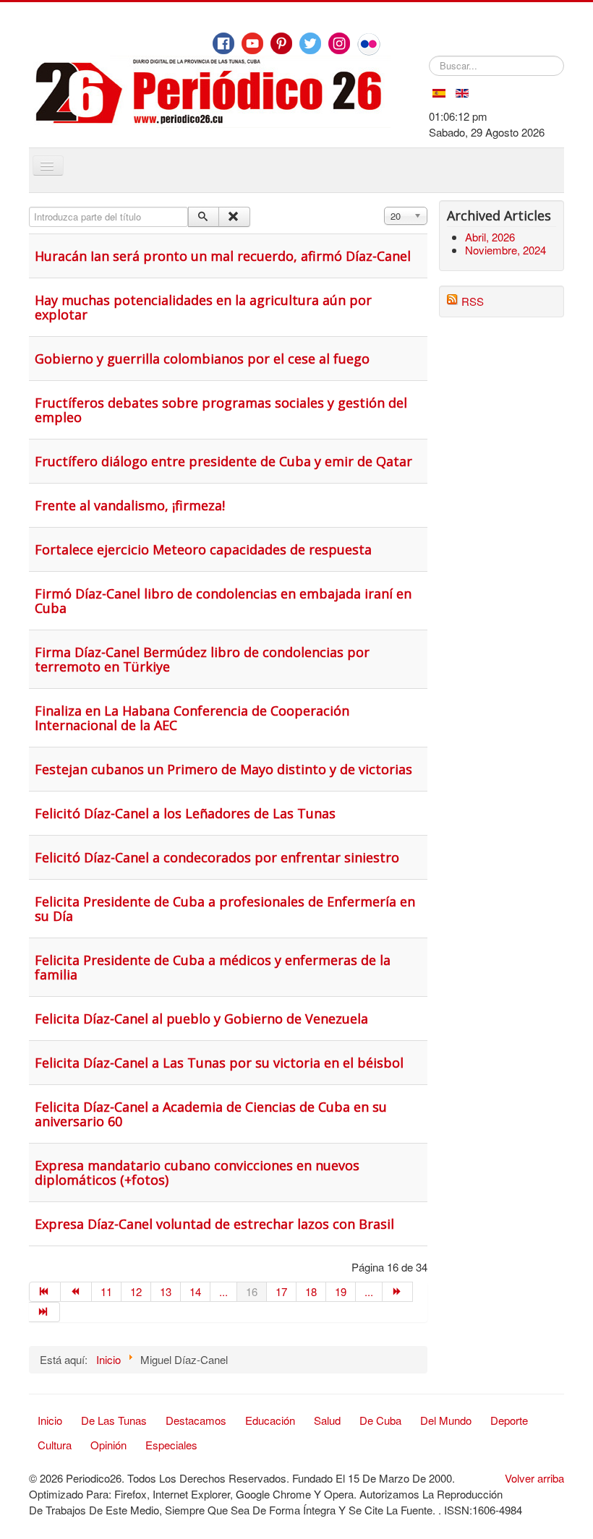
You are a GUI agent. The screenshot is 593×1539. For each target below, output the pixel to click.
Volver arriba (534, 1478)
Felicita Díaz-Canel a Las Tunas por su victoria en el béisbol (219, 1062)
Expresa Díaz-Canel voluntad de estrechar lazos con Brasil (214, 1224)
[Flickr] (368, 44)
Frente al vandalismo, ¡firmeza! (130, 505)
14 (195, 1291)
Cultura (55, 1444)
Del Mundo (446, 1420)
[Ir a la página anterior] (76, 1292)
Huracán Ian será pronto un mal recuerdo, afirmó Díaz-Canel (223, 256)
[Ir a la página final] (44, 1312)
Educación (270, 1420)
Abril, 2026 (490, 236)
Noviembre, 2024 (505, 249)
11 (106, 1291)
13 (165, 1291)
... (223, 1291)
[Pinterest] (281, 43)
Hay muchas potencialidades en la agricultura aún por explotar (203, 307)
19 (340, 1291)
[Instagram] (339, 43)
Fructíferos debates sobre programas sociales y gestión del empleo (221, 410)
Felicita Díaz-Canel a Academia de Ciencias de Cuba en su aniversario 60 (211, 1114)
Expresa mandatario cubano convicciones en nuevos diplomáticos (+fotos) (197, 1172)
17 (281, 1291)
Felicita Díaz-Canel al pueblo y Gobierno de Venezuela (201, 1018)
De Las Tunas (114, 1420)
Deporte (509, 1420)
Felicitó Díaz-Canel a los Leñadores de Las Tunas (185, 813)
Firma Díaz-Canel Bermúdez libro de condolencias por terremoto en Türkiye (202, 659)
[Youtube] (252, 43)
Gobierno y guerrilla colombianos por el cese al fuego (202, 358)
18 (311, 1291)
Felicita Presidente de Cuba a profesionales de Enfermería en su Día (225, 909)
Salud (327, 1420)
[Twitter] (310, 43)
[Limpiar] (233, 217)
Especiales (171, 1444)
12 (136, 1291)
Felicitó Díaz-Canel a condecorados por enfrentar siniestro (217, 857)
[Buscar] (203, 217)
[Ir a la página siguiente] (398, 1292)
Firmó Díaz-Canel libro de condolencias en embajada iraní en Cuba (223, 601)
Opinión (108, 1444)
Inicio (50, 1420)
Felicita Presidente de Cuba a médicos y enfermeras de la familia (213, 967)
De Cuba (380, 1420)
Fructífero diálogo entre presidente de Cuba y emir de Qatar (223, 461)
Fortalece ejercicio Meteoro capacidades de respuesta (203, 549)
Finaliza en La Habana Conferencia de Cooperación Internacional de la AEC (192, 718)
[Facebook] (223, 43)
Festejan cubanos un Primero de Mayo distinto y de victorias (223, 769)
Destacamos (196, 1420)
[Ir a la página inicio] (45, 1292)
